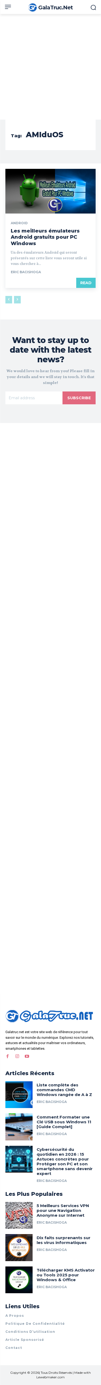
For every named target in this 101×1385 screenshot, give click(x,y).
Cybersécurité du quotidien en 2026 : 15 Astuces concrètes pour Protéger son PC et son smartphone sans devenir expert (65, 1161)
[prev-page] (8, 299)
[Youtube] (27, 1056)
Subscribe (79, 397)
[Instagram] (17, 1056)
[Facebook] (7, 1056)
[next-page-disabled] (17, 299)
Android (19, 223)
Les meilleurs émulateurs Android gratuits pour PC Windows (45, 237)
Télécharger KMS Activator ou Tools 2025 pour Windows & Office (66, 1275)
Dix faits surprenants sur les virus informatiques (63, 1240)
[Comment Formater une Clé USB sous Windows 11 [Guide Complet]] (19, 1126)
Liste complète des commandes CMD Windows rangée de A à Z (64, 1089)
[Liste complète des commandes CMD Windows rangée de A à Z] (19, 1094)
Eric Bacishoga (26, 272)
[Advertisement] (50, 67)
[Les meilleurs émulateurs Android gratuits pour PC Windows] (50, 191)
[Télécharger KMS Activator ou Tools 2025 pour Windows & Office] (19, 1279)
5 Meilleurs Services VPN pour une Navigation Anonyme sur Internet (63, 1210)
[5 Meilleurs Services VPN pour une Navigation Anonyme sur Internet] (19, 1215)
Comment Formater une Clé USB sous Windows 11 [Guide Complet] (64, 1121)
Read (86, 282)
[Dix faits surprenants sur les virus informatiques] (19, 1247)
